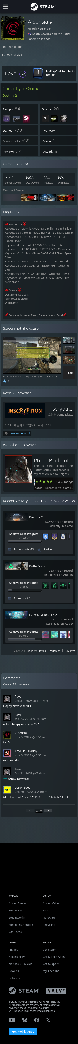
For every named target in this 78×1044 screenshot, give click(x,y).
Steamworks (17, 917)
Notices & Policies (20, 964)
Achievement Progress (23, 534)
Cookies (14, 971)
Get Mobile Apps (23, 1031)
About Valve (51, 903)
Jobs (46, 910)
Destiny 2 (36, 517)
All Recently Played (33, 650)
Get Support (51, 964)
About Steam (17, 903)
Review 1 (49, 549)
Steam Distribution (21, 924)
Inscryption (61, 408)
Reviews (70, 650)
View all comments (16, 684)
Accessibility (17, 956)
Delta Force (37, 566)
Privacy (13, 949)
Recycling (49, 924)
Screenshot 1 (22, 598)
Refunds (14, 978)
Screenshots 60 (23, 549)
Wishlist (55, 650)
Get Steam (49, 949)
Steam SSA (16, 910)
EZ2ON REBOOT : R (43, 615)
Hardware (49, 917)
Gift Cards (15, 932)
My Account (51, 971)
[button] (15, 73)
